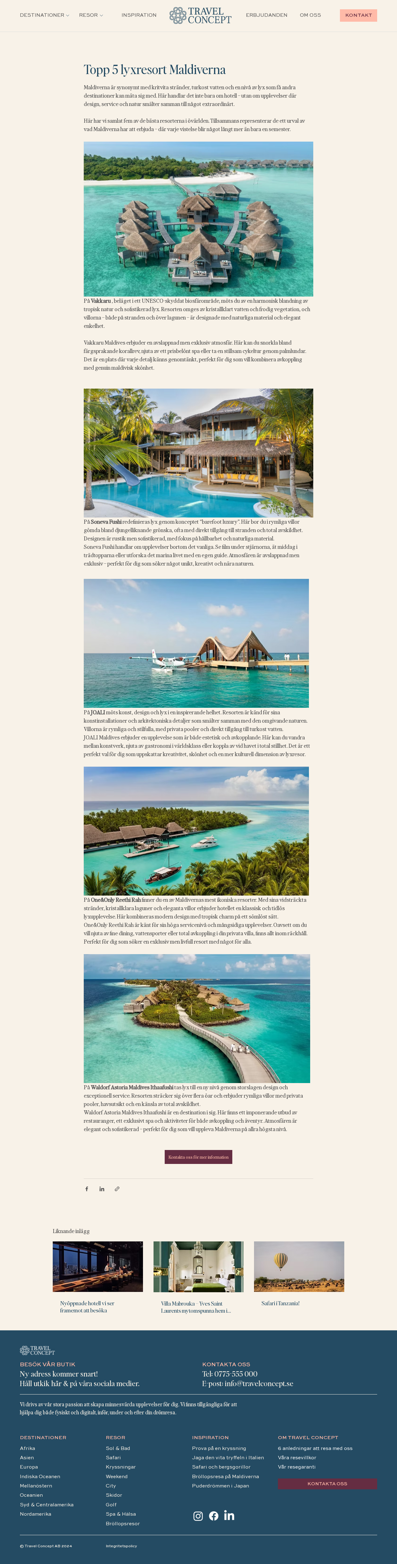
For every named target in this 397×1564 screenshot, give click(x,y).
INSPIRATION (210, 1437)
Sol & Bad (118, 1448)
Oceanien (31, 1495)
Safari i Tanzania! (280, 1302)
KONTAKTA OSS (226, 1365)
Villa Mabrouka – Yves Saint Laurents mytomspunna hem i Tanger (194, 1307)
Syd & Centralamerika (47, 1505)
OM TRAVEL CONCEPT (308, 1437)
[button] (42, 15)
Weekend (117, 1476)
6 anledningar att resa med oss (316, 1448)
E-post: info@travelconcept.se (247, 1383)
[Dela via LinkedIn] (102, 1189)
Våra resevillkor (297, 1458)
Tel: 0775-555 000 (229, 1373)
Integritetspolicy (121, 1546)
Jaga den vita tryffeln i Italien (228, 1458)
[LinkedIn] (229, 1516)
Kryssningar (121, 1467)
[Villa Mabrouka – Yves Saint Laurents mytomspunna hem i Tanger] (199, 1266)
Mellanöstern (36, 1486)
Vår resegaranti (297, 1467)
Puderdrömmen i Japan (220, 1486)
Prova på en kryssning (219, 1448)
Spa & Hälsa (121, 1514)
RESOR (115, 1437)
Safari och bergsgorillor (221, 1467)
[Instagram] (198, 1516)
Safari (113, 1458)
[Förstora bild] (198, 219)
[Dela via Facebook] (87, 1189)
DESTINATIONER (43, 1437)
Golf (111, 1505)
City (111, 1486)
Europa (29, 1467)
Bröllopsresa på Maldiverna (226, 1476)
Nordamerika (35, 1514)
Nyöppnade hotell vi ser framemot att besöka (87, 1306)
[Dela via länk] (117, 1189)
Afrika (27, 1448)
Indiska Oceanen (40, 1476)
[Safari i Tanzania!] (299, 1266)
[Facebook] (213, 1516)
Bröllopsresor (123, 1524)
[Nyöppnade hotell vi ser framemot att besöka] (98, 1266)
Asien (27, 1458)
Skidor (114, 1495)
